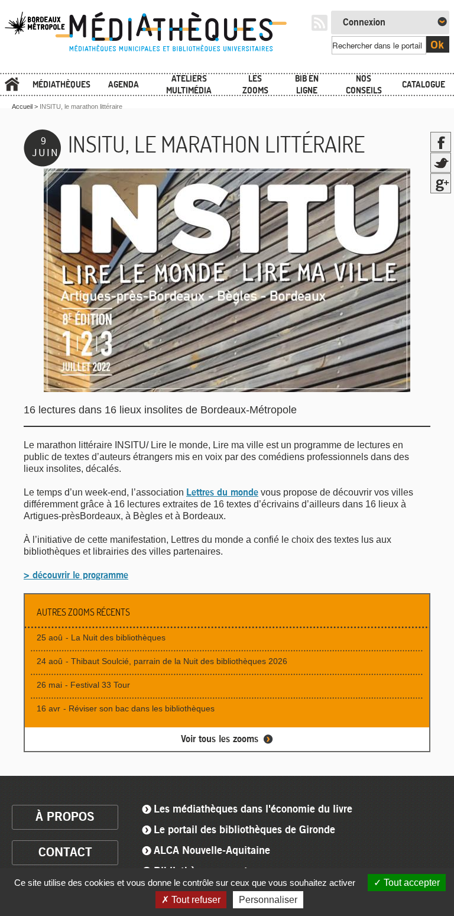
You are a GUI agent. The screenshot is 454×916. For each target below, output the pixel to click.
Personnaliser (268, 900)
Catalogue (423, 84)
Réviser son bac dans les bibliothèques (142, 708)
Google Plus (440, 183)
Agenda (123, 84)
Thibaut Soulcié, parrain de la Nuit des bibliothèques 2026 (179, 661)
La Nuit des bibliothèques (118, 637)
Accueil (12, 85)
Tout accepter (410, 883)
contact (65, 852)
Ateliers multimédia (189, 84)
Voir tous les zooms (219, 739)
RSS (319, 23)
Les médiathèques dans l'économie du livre (253, 809)
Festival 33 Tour (100, 685)
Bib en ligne (307, 84)
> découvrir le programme (76, 575)
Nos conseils (364, 84)
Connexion (364, 22)
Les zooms (255, 84)
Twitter (440, 163)
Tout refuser (194, 900)
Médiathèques (61, 84)
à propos (65, 817)
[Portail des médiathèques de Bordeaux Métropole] (153, 52)
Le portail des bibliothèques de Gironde (244, 830)
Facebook (440, 142)
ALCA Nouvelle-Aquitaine (212, 851)
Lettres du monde (222, 492)
